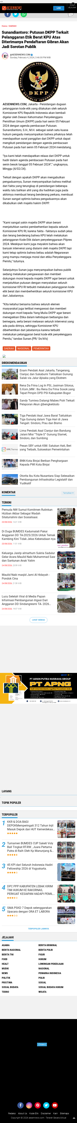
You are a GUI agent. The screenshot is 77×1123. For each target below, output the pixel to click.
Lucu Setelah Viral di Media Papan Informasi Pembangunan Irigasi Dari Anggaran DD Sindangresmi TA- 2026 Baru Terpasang (25, 600)
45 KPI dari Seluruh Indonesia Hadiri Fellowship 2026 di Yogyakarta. (30, 866)
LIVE (59, 8)
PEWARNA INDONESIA (49, 973)
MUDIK (5, 968)
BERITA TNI (8, 954)
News (5, 973)
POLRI (41, 977)
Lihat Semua (38, 620)
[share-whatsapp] (24, 14)
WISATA (42, 991)
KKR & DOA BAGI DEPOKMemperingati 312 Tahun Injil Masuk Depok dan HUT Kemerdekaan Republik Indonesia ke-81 (30, 825)
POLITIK (6, 977)
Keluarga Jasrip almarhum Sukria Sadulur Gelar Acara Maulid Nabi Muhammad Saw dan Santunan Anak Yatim (28, 556)
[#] (38, 688)
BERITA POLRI (45, 949)
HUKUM (42, 959)
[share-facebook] (7, 14)
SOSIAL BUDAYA (10, 987)
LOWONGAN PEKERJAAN (51, 963)
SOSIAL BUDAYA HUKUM (50, 987)
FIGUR (41, 954)
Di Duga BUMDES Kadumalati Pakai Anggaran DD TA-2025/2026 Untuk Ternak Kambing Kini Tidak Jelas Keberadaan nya (29, 535)
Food (4, 959)
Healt (5, 963)
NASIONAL (24, 348)
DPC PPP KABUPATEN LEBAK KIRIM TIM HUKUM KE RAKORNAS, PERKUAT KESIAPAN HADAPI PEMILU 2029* (31, 890)
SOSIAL (42, 982)
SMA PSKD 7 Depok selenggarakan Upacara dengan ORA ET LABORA (29, 909)
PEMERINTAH (41, 348)
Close (41, 1044)
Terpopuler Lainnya (38, 929)
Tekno (5, 991)
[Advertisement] (38, 651)
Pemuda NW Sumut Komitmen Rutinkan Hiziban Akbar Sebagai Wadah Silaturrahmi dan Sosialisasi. (27, 513)
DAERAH (12, 26)
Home (4, 26)
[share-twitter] (16, 14)
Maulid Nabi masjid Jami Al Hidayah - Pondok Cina (26, 576)
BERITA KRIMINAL (47, 945)
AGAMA (5, 945)
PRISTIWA (7, 982)
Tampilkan (67, 493)
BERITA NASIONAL (11, 949)
